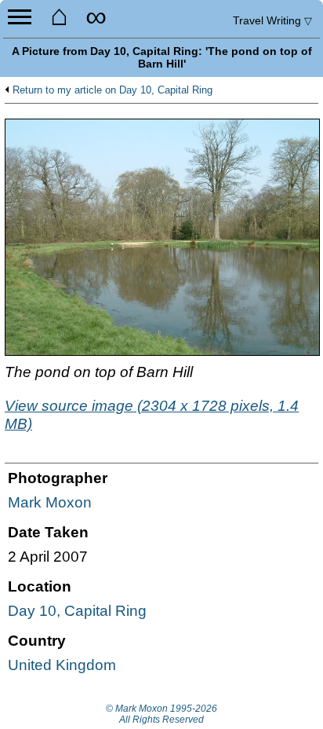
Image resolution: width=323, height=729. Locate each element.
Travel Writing (272, 20)
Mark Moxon (50, 502)
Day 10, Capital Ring (77, 611)
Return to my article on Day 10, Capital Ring (112, 90)
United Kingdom (62, 665)
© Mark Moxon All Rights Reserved (161, 714)
